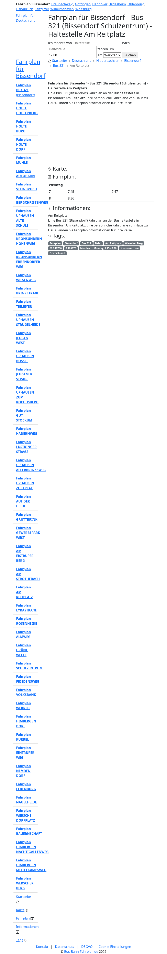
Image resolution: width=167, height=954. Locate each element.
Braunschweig (62, 4)
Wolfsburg (83, 9)
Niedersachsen (107, 60)
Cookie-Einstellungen (115, 946)
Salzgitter (42, 9)
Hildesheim (117, 4)
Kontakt (42, 946)
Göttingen (83, 4)
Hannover (99, 4)
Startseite (59, 60)
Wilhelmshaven (62, 9)
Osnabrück (24, 9)
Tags (19, 940)
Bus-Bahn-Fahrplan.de (81, 951)
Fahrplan (23, 918)
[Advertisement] (101, 137)
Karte (20, 910)
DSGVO (87, 946)
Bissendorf (132, 60)
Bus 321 (59, 65)
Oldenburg (135, 4)
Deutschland (81, 60)
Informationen (27, 926)
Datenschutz (65, 946)
